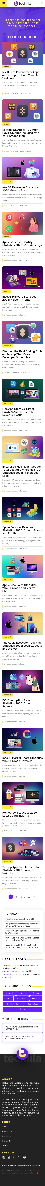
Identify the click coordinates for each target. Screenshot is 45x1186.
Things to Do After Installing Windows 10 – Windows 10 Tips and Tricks (22, 925)
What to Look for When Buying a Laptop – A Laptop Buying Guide (22, 939)
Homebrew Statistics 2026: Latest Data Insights (20, 814)
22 (29, 896)
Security (7, 291)
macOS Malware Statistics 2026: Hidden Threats (19, 298)
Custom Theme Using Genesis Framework (21, 1165)
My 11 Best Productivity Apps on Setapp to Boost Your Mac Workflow (21, 75)
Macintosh (7, 182)
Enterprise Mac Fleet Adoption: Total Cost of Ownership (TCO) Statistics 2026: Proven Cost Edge (22, 471)
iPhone (6, 124)
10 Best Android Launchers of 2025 (20, 919)
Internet (7, 66)
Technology (33, 1004)
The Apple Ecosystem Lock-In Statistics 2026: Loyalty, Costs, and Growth (22, 645)
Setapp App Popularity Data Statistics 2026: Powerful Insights (20, 870)
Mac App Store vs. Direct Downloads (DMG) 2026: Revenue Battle (18, 412)
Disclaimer (7, 1136)
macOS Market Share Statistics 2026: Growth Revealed (22, 759)
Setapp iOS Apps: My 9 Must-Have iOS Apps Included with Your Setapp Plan (21, 133)
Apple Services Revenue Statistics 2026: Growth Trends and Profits (22, 530)
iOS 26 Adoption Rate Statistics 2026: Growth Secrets (17, 703)
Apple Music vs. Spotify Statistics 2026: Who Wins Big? (22, 243)
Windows (23, 1009)
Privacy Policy (8, 1141)
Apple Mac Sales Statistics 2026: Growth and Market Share (19, 588)
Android (9, 993)
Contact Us (7, 1131)
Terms (5, 1145)
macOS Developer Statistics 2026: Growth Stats (20, 189)
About (5, 1126)
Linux (7, 998)
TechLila (21, 1171)
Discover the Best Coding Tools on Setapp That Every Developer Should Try (22, 354)
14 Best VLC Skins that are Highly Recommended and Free (19, 1037)
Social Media (12, 1004)
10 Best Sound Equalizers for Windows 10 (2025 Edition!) (21, 1028)
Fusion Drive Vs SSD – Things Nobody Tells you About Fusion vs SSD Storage (21, 946)
